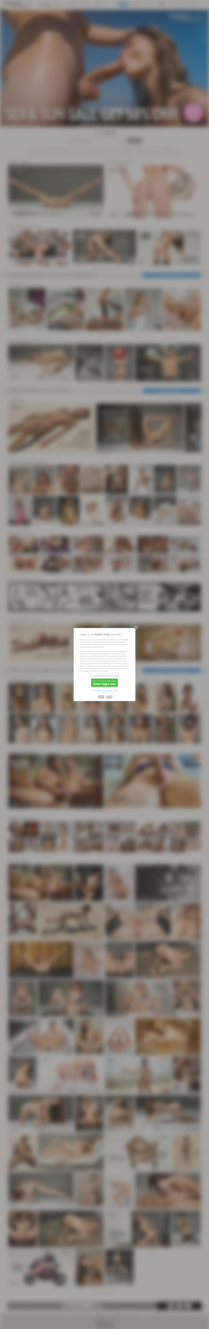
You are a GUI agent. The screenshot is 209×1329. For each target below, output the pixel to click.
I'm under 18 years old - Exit (104, 690)
